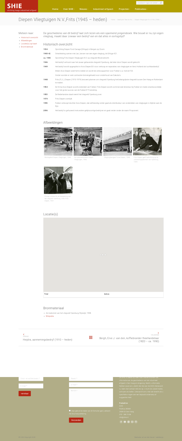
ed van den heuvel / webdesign (153, 437)
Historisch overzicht (29, 37)
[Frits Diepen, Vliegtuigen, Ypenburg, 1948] (58, 141)
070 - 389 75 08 (125, 414)
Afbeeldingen (26, 41)
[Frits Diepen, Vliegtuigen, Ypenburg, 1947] (58, 180)
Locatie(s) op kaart (29, 44)
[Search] (161, 3)
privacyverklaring (80, 414)
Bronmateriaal (27, 47)
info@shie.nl (124, 417)
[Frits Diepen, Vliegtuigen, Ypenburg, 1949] (147, 141)
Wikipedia (50, 316)
